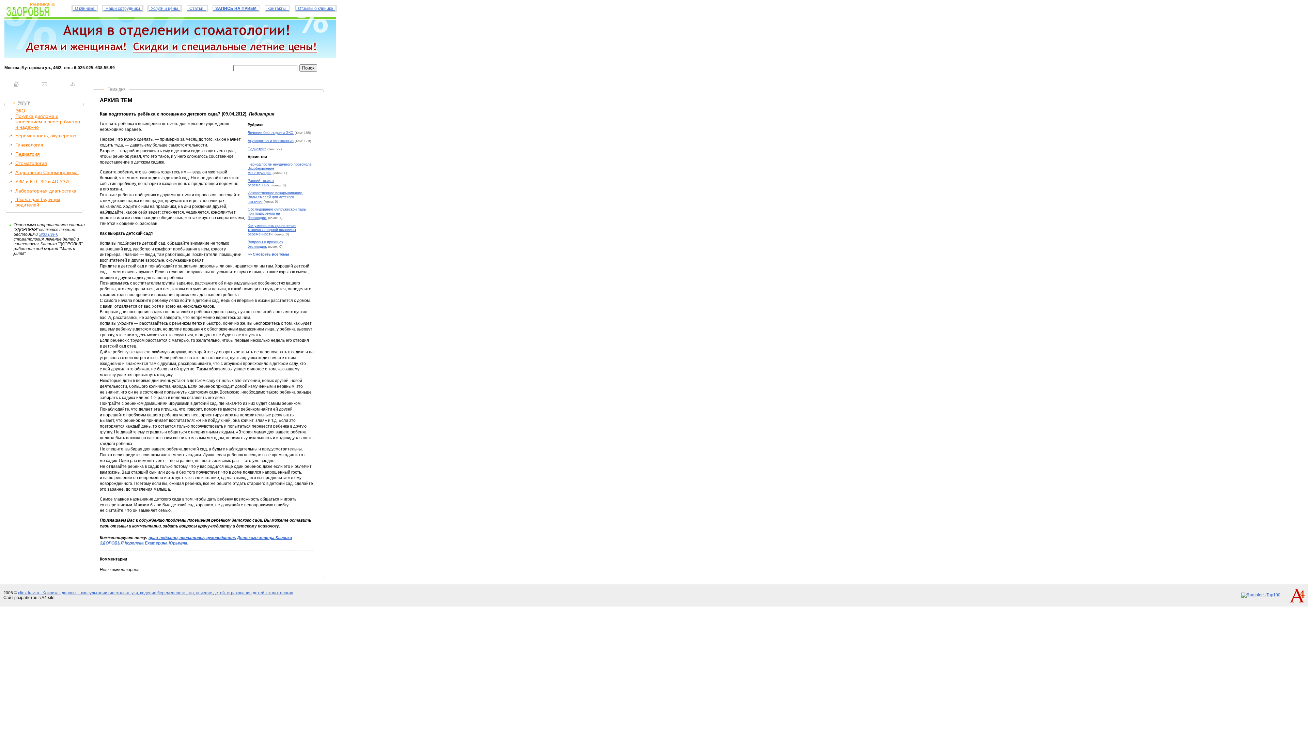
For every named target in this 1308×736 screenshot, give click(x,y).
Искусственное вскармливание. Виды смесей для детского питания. (275, 197)
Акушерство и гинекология (271, 141)
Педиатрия (27, 154)
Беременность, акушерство (45, 135)
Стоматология (31, 163)
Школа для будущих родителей (37, 202)
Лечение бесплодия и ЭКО (271, 133)
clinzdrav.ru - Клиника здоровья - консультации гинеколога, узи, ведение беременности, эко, (107, 593)
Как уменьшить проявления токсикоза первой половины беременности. (272, 230)
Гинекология (29, 145)
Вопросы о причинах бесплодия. (265, 244)
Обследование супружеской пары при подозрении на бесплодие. (277, 213)
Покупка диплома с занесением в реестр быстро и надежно (47, 121)
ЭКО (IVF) (48, 234)
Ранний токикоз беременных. (261, 183)
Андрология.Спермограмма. (47, 172)
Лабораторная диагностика (45, 191)
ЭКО (20, 110)
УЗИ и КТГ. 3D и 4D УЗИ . (43, 181)
